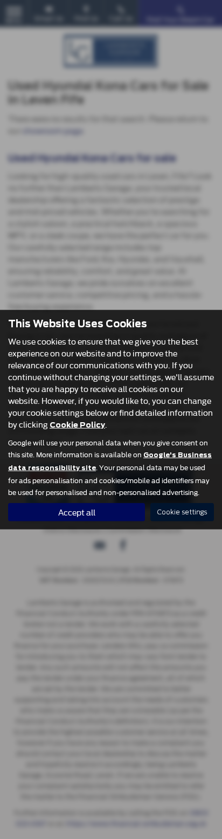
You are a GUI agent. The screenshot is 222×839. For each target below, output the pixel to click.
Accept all (76, 511)
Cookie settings (182, 512)
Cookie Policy (77, 424)
